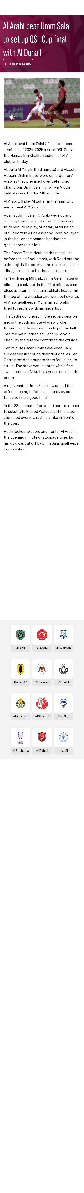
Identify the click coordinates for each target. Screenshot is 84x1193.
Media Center (13, 1058)
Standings (11, 809)
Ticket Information (17, 842)
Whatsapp (62, 641)
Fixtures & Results (17, 803)
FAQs (7, 1153)
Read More (18, 531)
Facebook (23, 641)
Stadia (8, 849)
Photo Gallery (13, 1038)
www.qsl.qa (40, 1183)
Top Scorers (12, 816)
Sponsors (11, 856)
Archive (9, 822)
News (8, 1032)
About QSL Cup (14, 1001)
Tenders (10, 1096)
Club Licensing (14, 1122)
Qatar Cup (11, 917)
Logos (8, 1065)
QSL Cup (10, 968)
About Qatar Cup (15, 944)
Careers (9, 1102)
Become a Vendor (16, 1115)
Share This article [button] (28, 628)
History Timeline (16, 836)
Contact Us (12, 1146)
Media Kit (10, 1051)
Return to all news (20, 64)
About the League (16, 829)
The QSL (10, 1082)
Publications (13, 1129)
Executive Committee (19, 1089)
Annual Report (14, 1109)
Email (59, 653)
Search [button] (67, 7)
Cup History (12, 937)
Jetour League (14, 873)
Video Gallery (13, 1045)
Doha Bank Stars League (21, 796)
